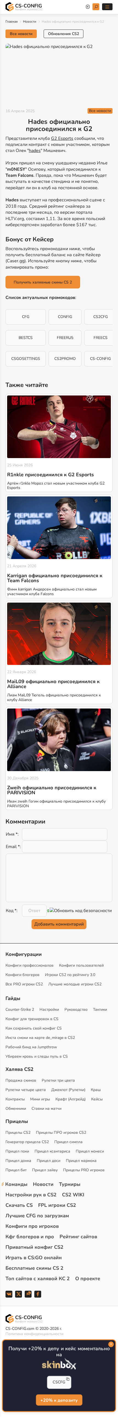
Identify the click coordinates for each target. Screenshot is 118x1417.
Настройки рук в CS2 (31, 1194)
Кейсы (97, 1099)
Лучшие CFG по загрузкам (37, 1215)
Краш (96, 1089)
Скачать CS (19, 1205)
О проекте (87, 1278)
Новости (29, 21)
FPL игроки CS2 (57, 1205)
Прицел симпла (68, 1142)
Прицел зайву (45, 1170)
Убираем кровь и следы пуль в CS (36, 1056)
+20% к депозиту (59, 1400)
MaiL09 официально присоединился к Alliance (53, 684)
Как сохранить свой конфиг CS (33, 1028)
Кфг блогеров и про (29, 1236)
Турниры (69, 1184)
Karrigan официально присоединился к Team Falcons (54, 578)
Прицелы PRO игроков (84, 1170)
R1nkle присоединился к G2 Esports (50, 474)
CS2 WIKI (73, 1194)
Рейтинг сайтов (78, 1236)
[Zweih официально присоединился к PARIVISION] (59, 739)
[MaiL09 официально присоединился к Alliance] (59, 634)
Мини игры (40, 1099)
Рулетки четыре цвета (25, 1089)
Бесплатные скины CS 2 (34, 1268)
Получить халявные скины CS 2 (43, 282)
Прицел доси (48, 1160)
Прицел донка (18, 1160)
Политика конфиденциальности (34, 1333)
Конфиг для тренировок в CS (31, 1019)
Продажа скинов (20, 1080)
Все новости (21, 33)
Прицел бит (16, 1170)
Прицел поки (17, 1151)
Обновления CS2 (63, 33)
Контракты (15, 1099)
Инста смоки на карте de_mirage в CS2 (40, 1037)
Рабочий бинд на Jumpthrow (31, 1047)
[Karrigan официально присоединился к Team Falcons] (59, 527)
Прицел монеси (90, 1151)
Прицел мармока (81, 1160)
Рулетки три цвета (58, 1080)
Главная (11, 21)
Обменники (15, 1108)
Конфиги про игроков (32, 1226)
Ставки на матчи (46, 1108)
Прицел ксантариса (52, 1151)
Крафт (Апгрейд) (70, 1099)
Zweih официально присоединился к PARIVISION (51, 790)
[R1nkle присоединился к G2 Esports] (59, 426)
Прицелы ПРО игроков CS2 (61, 1132)
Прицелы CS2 (17, 1132)
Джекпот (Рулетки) (68, 1089)
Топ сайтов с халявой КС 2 (37, 1278)
